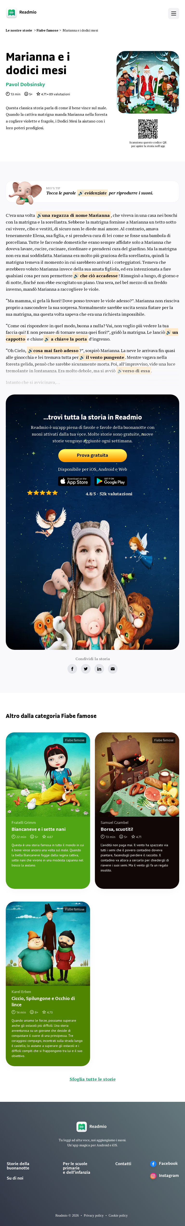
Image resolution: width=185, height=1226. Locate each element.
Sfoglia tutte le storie (93, 1079)
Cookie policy (118, 1215)
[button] (173, 13)
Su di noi (15, 1178)
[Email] (113, 669)
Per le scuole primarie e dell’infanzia (76, 1168)
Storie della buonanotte (18, 1166)
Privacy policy (94, 1215)
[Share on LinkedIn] (99, 669)
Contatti (123, 1164)
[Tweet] (86, 669)
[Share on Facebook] (72, 669)
